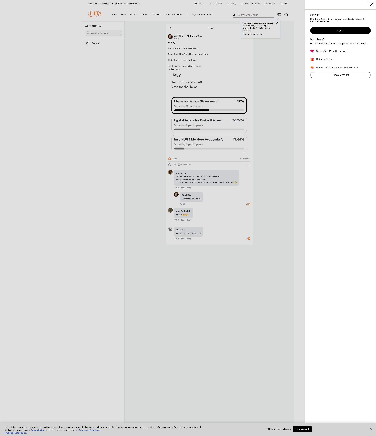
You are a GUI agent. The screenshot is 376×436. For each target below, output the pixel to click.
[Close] (371, 429)
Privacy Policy (37, 430)
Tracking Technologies (15, 433)
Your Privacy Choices (281, 429)
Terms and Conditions (89, 430)
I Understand (302, 429)
